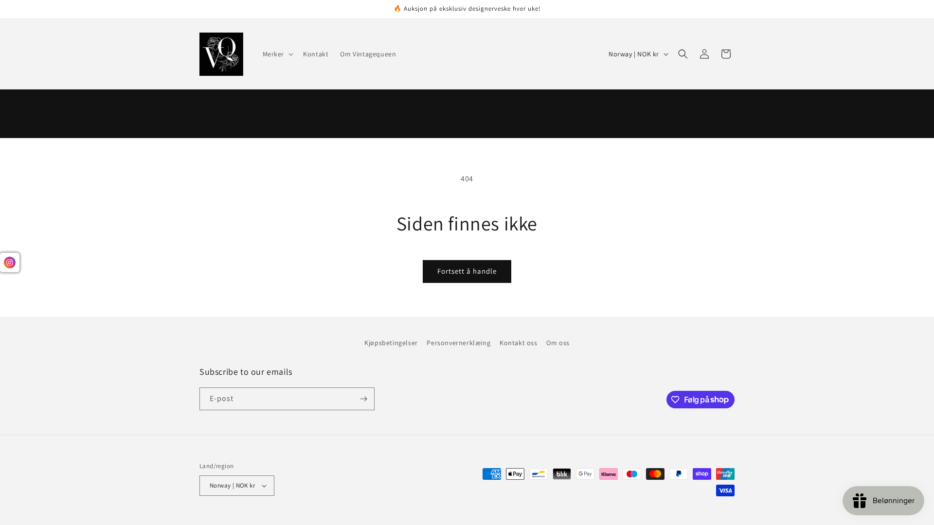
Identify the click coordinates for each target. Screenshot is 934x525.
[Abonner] (363, 398)
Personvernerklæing (458, 342)
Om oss (558, 342)
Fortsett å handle (467, 271)
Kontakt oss (519, 342)
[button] (277, 54)
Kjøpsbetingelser (391, 342)
